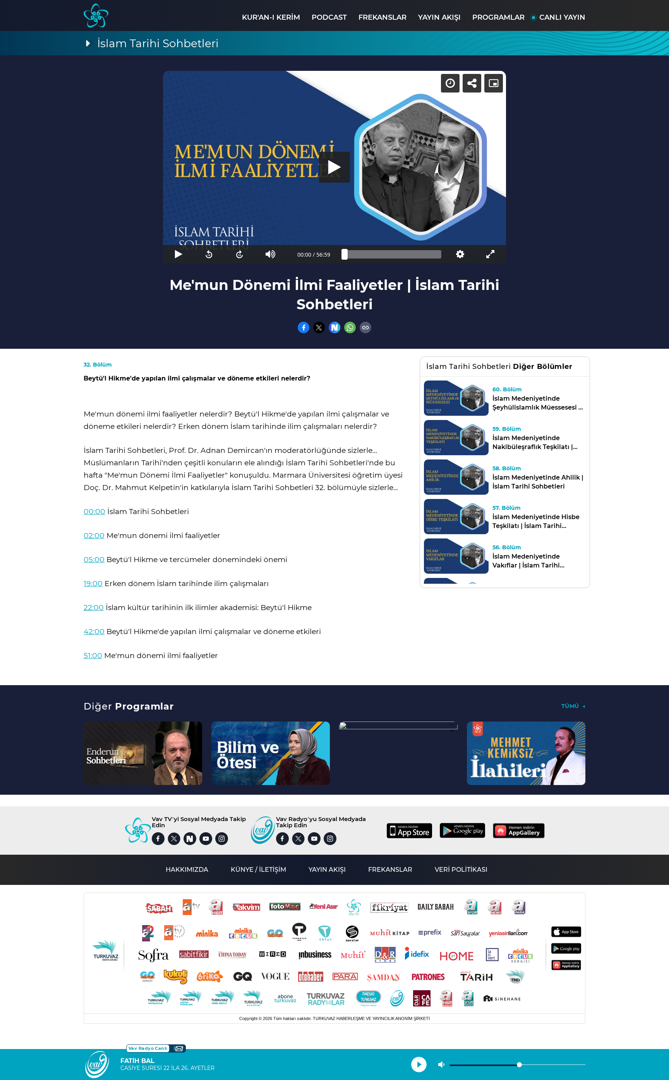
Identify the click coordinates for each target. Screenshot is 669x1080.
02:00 (94, 535)
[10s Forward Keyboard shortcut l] (240, 254)
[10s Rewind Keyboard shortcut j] (209, 254)
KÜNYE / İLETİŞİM (258, 869)
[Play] (334, 167)
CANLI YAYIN (562, 17)
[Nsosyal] (334, 327)
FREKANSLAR (383, 17)
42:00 (94, 631)
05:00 (94, 559)
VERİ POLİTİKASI (461, 869)
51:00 (93, 655)
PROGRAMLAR (498, 17)
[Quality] (459, 254)
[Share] (472, 83)
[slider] (392, 254)
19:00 (93, 583)
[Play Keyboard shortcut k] (178, 254)
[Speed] (450, 83)
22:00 (94, 607)
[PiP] (493, 83)
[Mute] (270, 254)
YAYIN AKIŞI (439, 17)
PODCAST (329, 17)
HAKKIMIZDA (187, 869)
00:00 (94, 511)
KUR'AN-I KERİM (271, 17)
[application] (334, 167)
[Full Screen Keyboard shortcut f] (490, 254)
